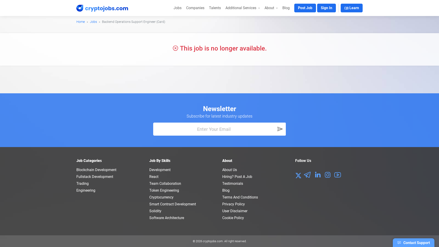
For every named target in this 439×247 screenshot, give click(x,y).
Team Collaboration (165, 183)
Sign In (326, 8)
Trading (82, 183)
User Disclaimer (234, 211)
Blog (286, 8)
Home (80, 22)
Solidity (155, 211)
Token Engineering (164, 190)
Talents (215, 8)
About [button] (270, 8)
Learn (351, 8)
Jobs (178, 8)
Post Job (305, 8)
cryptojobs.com (213, 241)
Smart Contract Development (172, 204)
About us (229, 170)
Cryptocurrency (161, 197)
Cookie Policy (233, 218)
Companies (195, 8)
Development (160, 170)
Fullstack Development (94, 177)
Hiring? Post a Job (237, 177)
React (153, 177)
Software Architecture (166, 218)
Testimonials (232, 183)
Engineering (85, 190)
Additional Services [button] (241, 8)
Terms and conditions (240, 197)
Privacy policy (233, 204)
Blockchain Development (96, 170)
